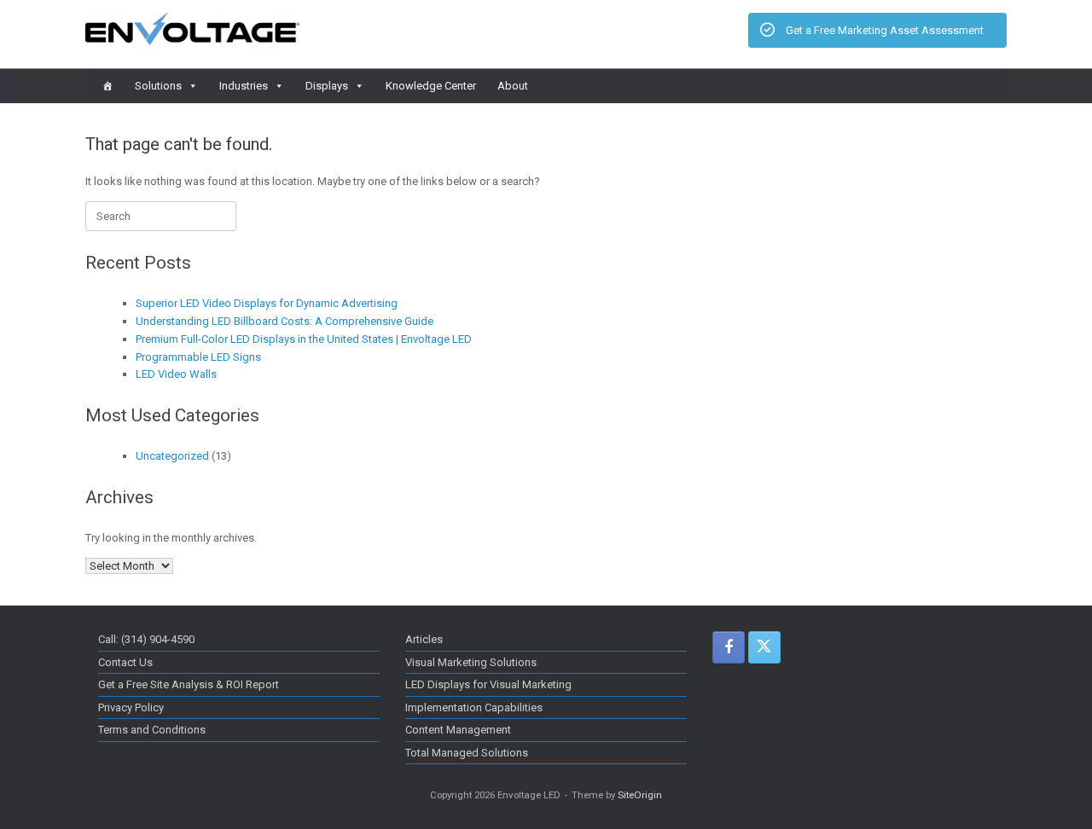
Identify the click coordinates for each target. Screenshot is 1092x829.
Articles (424, 639)
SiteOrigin (640, 795)
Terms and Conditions (152, 729)
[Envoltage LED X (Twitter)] (764, 647)
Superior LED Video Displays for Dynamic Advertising (267, 303)
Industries (243, 85)
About (512, 85)
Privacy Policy (131, 707)
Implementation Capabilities (474, 707)
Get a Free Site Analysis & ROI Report (188, 684)
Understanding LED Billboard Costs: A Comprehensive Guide (284, 321)
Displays (326, 85)
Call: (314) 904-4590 (146, 639)
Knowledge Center (431, 85)
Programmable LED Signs (198, 357)
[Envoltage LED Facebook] (728, 647)
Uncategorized (172, 455)
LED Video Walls (176, 374)
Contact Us (125, 662)
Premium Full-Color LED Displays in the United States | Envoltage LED (304, 339)
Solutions (158, 85)
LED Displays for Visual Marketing (488, 684)
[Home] (108, 86)
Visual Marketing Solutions (471, 662)
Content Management (458, 729)
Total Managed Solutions (466, 752)
